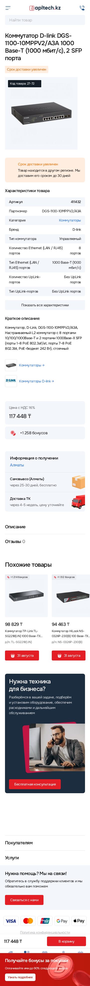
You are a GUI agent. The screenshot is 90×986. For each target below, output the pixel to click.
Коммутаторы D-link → (36, 381)
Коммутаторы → (31, 365)
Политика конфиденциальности (45, 932)
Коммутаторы (70, 220)
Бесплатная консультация (35, 784)
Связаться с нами (24, 900)
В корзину (66, 941)
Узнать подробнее (20, 977)
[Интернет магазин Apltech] (45, 8)
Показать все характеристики (45, 305)
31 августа (25, 655)
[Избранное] (42, 580)
